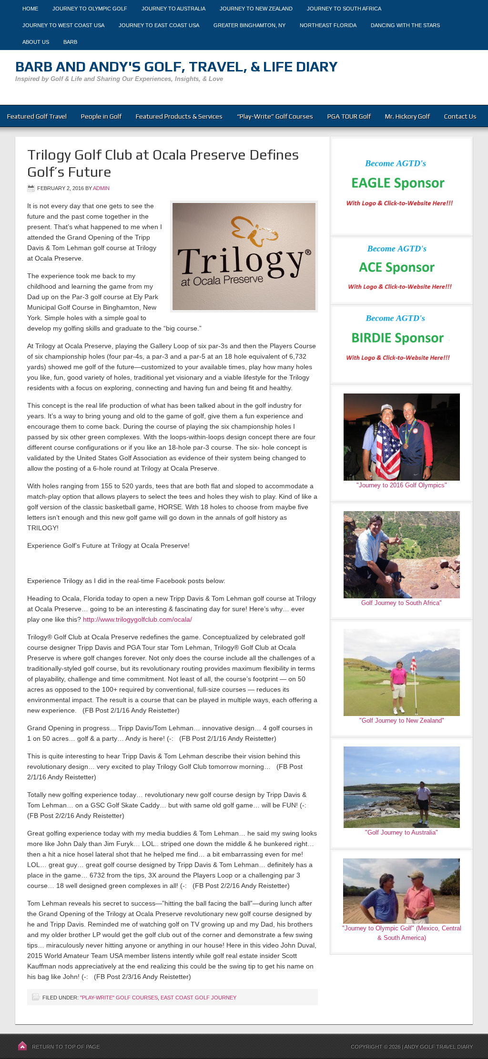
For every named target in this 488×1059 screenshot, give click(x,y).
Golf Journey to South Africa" (401, 602)
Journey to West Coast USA (63, 25)
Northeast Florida (328, 25)
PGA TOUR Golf (349, 116)
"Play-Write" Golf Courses (119, 997)
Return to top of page (66, 1046)
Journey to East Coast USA (159, 25)
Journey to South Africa (344, 8)
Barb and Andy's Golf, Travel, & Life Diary (176, 66)
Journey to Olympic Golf (89, 8)
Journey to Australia (173, 8)
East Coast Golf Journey (198, 997)
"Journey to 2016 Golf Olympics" (401, 485)
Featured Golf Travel (37, 116)
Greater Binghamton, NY (249, 25)
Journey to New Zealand (256, 8)
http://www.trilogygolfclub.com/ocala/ (137, 619)
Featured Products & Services (179, 116)
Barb (70, 42)
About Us (35, 42)
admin (101, 188)
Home (30, 8)
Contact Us (460, 116)
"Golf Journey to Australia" (401, 832)
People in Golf (101, 116)
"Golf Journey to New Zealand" (401, 720)
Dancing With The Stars (405, 25)
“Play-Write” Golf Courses (275, 116)
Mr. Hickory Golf (407, 116)
